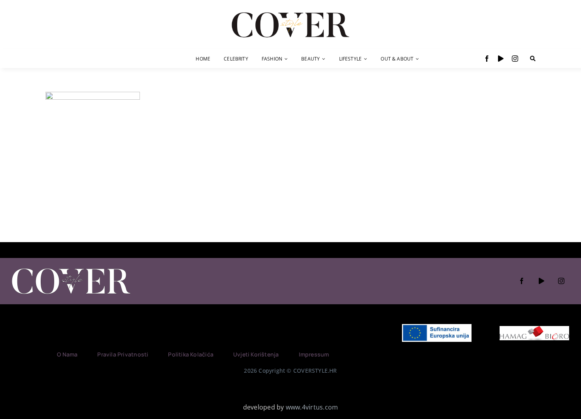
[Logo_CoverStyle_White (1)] (71, 269)
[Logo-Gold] (290, 13)
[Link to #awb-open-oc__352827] (533, 58)
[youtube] (501, 58)
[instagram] (515, 58)
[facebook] (487, 58)
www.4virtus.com (312, 407)
